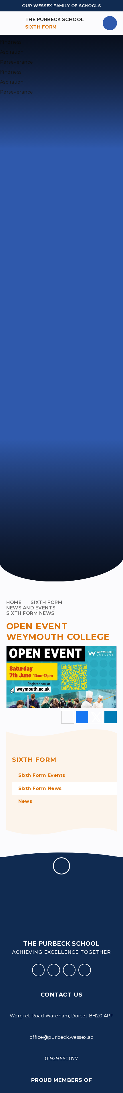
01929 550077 (61, 1058)
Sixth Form (46, 602)
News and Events (31, 608)
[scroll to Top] (61, 865)
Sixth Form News (30, 613)
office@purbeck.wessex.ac (62, 1037)
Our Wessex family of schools (61, 5)
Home (14, 602)
